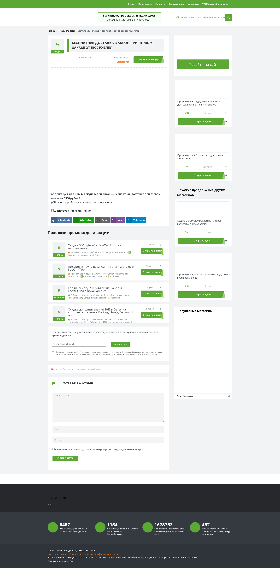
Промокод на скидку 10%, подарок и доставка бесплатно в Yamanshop (198, 103)
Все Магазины (185, 396)
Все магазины (176, 4)
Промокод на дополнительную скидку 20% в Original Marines (202, 276)
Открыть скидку (152, 250)
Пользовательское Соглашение (65, 554)
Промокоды (145, 4)
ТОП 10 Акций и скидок (215, 4)
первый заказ (94, 369)
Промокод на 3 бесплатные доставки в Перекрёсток (200, 157)
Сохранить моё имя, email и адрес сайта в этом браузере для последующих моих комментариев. (99, 450)
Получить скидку (148, 59)
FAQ (50, 505)
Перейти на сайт (203, 64)
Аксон (58, 369)
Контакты (193, 4)
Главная (51, 30)
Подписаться (120, 344)
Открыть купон (152, 293)
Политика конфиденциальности (101, 554)
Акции (131, 4)
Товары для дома (66, 30)
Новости (160, 4)
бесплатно (68, 369)
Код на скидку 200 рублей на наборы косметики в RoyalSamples (199, 222)
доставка (80, 369)
